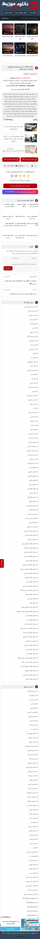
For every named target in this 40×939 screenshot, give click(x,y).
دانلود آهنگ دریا (31, 620)
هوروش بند (32, 856)
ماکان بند (33, 729)
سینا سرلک (33, 459)
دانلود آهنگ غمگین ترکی (20, 38)
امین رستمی (32, 349)
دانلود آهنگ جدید (25, 78)
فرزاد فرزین (33, 708)
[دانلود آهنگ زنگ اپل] (20, 48)
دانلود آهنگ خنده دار (30, 624)
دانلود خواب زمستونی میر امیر (8, 236)
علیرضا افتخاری (31, 497)
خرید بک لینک (32, 890)
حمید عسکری (32, 400)
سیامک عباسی (31, 446)
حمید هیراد (32, 404)
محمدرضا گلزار (32, 772)
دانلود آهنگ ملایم (8, 56)
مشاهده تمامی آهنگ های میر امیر (20, 186)
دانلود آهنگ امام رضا (30, 645)
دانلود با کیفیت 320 (28, 159)
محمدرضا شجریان (31, 767)
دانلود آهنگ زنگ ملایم (29, 633)
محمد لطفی (32, 780)
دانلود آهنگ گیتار (31, 616)
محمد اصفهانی (31, 763)
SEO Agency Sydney (29, 898)
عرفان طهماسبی (31, 489)
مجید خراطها (32, 738)
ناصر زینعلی (33, 843)
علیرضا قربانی (32, 510)
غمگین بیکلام (32, 540)
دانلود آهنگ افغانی (30, 594)
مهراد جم (33, 822)
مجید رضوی (32, 742)
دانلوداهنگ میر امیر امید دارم (32, 217)
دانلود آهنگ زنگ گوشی (29, 675)
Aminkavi (21, 936)
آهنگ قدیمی (32, 523)
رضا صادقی (33, 421)
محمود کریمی (32, 784)
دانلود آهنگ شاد (31, 654)
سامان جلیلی (32, 438)
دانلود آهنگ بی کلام (30, 573)
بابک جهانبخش (31, 362)
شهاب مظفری (32, 472)
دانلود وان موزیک (15, 83)
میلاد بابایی (32, 835)
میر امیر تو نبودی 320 (32, 235)
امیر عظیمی (32, 341)
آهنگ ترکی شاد (31, 599)
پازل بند (33, 379)
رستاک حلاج (32, 413)
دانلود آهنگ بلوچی (30, 671)
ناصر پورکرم (33, 839)
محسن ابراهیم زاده (30, 746)
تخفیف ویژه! (11, 929)
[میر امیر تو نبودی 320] (32, 228)
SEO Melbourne (31, 903)
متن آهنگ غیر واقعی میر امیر (8, 217)
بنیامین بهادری (31, 370)
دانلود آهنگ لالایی (30, 649)
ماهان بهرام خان (31, 733)
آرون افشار (33, 324)
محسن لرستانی (31, 755)
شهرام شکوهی (32, 476)
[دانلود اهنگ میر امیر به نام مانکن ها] (20, 228)
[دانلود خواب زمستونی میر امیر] (8, 228)
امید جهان (33, 332)
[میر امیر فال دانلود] (20, 209)
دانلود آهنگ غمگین (30, 535)
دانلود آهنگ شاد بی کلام (29, 662)
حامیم (34, 391)
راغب (34, 408)
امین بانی (33, 345)
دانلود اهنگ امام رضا (30, 531)
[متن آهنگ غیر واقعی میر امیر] (8, 209)
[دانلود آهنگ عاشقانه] (8, 29)
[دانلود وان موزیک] (20, 5)
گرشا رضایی (32, 721)
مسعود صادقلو (31, 801)
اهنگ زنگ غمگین (31, 877)
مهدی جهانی (32, 810)
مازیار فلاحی (32, 725)
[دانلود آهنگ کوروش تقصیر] (32, 29)
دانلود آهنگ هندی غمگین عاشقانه (26, 611)
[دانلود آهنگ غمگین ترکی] (20, 29)
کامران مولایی (32, 717)
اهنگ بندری (32, 873)
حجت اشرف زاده (31, 396)
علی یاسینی (32, 700)
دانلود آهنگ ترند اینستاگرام (28, 590)
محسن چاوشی (31, 750)
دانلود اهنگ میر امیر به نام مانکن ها (20, 236)
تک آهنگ (26, 74)
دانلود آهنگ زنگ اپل (20, 56)
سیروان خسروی (31, 451)
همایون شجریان (31, 852)
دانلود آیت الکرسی (30, 641)
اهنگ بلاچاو (32, 869)
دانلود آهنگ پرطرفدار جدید (28, 666)
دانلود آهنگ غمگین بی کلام (28, 569)
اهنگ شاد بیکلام (31, 882)
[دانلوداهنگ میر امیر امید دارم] (32, 209)
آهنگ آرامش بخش (30, 518)
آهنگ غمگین (8, 13)
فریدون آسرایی (31, 712)
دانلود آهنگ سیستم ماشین (28, 628)
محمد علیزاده (32, 776)
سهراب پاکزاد (32, 442)
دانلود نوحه (32, 603)
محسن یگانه (32, 759)
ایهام (34, 353)
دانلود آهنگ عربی (31, 582)
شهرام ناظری (32, 480)
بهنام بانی (33, 374)
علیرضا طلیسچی (31, 506)
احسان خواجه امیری (30, 307)
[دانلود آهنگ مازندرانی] (32, 48)
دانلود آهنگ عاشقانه (7, 37)
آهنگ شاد (32, 13)
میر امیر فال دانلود (20, 216)
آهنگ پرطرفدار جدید (21, 13)
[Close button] (38, 917)
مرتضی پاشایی (31, 788)
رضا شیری (33, 417)
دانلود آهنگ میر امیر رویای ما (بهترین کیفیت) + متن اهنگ (20, 68)
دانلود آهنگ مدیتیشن (29, 586)
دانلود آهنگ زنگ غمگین (29, 565)
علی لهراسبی (32, 695)
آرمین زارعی (32, 319)
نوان (34, 848)
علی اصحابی (32, 493)
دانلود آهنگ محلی (30, 679)
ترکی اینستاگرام (31, 527)
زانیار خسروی (32, 434)
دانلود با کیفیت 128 (10, 159)
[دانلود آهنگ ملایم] (8, 48)
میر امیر (33, 74)
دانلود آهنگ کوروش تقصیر (32, 38)
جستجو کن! (4, 18)
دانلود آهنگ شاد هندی (29, 637)
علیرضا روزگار (32, 501)
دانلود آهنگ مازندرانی (32, 56)
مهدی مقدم (32, 814)
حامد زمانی (33, 383)
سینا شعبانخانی (31, 463)
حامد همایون (32, 387)
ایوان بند (33, 358)
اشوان (34, 328)
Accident (24, 936)
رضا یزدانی (33, 425)
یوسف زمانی (32, 860)
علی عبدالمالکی (31, 691)
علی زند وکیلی (32, 514)
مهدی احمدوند (31, 805)
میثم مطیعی (32, 831)
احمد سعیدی (32, 315)
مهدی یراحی (32, 818)
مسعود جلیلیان (31, 797)
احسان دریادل (32, 311)
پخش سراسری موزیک (29, 894)
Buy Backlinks (31, 915)
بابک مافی (33, 366)
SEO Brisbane (31, 907)
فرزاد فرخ (33, 704)
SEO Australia (31, 911)
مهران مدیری (32, 826)
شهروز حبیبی (32, 484)
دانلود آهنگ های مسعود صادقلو (27, 658)
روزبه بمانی (33, 429)
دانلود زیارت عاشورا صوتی (28, 607)
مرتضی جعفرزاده (31, 793)
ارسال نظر (8, 268)
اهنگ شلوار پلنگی (31, 886)
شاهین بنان (32, 467)
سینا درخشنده (32, 455)
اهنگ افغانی (32, 865)
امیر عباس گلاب (31, 336)
